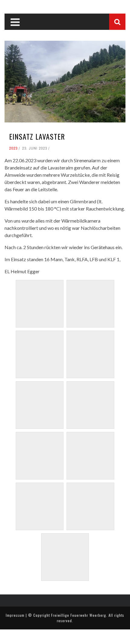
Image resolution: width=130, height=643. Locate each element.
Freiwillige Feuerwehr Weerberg (78, 615)
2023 (13, 148)
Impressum (15, 615)
